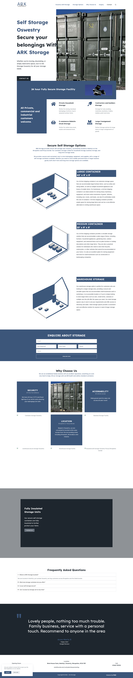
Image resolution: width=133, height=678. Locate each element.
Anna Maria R (64, 639)
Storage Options (78, 4)
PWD (114, 675)
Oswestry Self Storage (62, 4)
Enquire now (66, 356)
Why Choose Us (91, 4)
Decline (16, 672)
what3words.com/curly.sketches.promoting (66, 667)
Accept (8, 672)
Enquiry (101, 4)
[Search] (115, 4)
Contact (109, 4)
